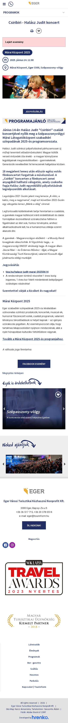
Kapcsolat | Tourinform (34, 686)
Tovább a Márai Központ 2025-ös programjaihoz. (32, 339)
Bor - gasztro (34, 662)
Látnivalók (34, 644)
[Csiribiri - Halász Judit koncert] (34, 87)
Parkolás (34, 680)
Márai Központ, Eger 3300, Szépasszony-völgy (36, 67)
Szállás (34, 668)
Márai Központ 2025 (17, 52)
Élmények (34, 650)
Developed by (25, 718)
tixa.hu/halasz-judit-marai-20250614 (27, 271)
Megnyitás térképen (13, 373)
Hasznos (34, 674)
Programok (34, 656)
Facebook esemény (34, 363)
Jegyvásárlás (34, 111)
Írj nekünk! (34, 525)
